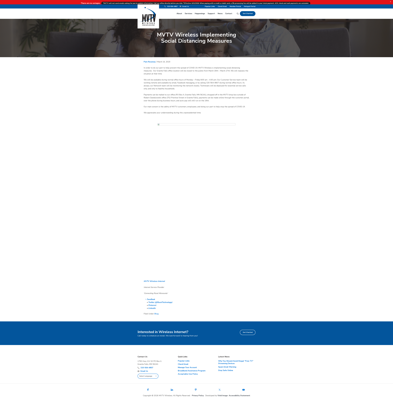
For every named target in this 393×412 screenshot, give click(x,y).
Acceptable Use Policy (188, 374)
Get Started (248, 13)
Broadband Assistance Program (192, 371)
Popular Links (210, 6)
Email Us (185, 6)
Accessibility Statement (239, 395)
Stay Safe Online (225, 370)
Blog (156, 314)
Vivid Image (223, 395)
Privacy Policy (198, 395)
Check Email (222, 6)
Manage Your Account (187, 367)
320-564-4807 (172, 6)
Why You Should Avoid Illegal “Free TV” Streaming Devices (235, 362)
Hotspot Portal (249, 6)
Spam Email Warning (227, 367)
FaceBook (151, 299)
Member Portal (235, 6)
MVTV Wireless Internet (154, 281)
